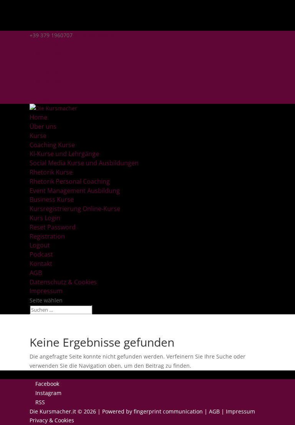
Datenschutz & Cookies (63, 282)
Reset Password (53, 227)
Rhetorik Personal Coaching (70, 181)
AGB (36, 273)
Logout (40, 245)
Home (38, 117)
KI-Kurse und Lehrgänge (64, 153)
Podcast (41, 254)
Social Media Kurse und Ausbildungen (84, 163)
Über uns (43, 126)
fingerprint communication (168, 411)
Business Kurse (52, 199)
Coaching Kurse (52, 145)
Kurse (38, 135)
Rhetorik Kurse (51, 172)
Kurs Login (45, 218)
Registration (47, 236)
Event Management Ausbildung (75, 190)
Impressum (46, 291)
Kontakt (41, 263)
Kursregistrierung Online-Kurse (75, 208)
